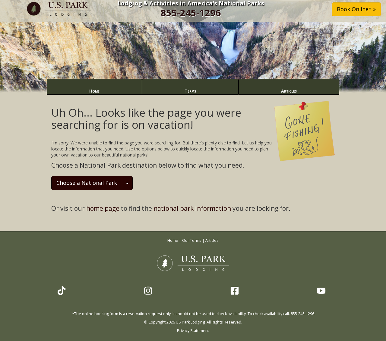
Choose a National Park (86, 182)
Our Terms (191, 240)
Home (94, 91)
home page (102, 208)
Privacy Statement (193, 330)
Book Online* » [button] (356, 9)
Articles (289, 91)
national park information (192, 208)
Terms (190, 91)
